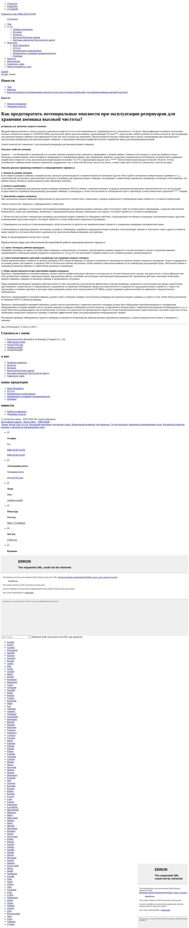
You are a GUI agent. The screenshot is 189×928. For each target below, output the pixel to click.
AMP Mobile (44, 422)
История (17, 32)
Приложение (13, 61)
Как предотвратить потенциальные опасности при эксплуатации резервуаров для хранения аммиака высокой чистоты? (67, 92)
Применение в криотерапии (27, 50)
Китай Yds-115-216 (18, 424)
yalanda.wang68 (14, 347)
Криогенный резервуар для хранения (90, 424)
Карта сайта (30, 422)
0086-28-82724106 (16, 342)
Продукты (12, 42)
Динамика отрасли (16, 106)
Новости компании (16, 103)
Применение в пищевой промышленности (34, 53)
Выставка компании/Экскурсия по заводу (34, 40)
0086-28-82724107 (16, 455)
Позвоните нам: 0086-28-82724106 (18, 14)
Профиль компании (23, 29)
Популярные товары (11, 422)
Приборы (17, 56)
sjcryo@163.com (15, 344)
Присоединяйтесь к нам (19, 66)
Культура (17, 34)
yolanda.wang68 (15, 500)
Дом (9, 24)
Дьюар (4, 424)
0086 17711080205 (16, 523)
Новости (11, 58)
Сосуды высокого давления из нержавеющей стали (136, 424)
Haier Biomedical (21, 45)
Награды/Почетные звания (26, 37)
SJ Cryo (17, 48)
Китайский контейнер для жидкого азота (50, 424)
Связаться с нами (15, 64)
